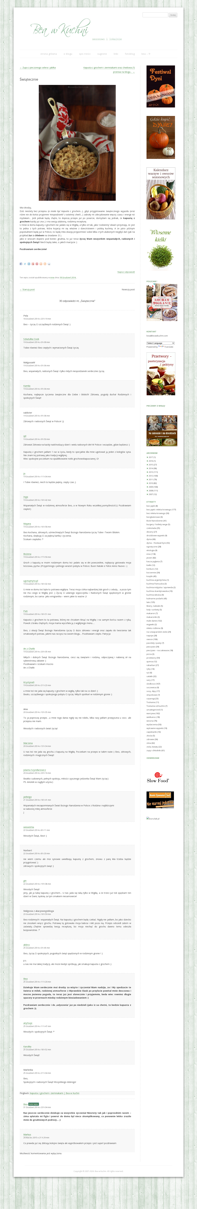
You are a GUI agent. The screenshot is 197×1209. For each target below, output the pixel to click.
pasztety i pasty (154, 643)
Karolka (27, 1046)
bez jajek (151, 505)
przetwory (151, 657)
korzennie (151, 572)
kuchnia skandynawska (158, 591)
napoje (150, 635)
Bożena (27, 553)
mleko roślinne (153, 628)
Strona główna (48, 53)
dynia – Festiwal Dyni (156, 543)
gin (24, 880)
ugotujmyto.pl (30, 580)
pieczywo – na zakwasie (158, 650)
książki (150, 576)
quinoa (150, 661)
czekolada (151, 528)
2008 (151, 490)
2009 (151, 486)
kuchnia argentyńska (156, 580)
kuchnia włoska (154, 594)
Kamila (26, 385)
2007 (151, 494)
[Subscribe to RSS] (45, 263)
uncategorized (153, 709)
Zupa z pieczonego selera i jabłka (38, 67)
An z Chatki (29, 648)
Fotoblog (130, 53)
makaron (151, 613)
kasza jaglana (153, 561)
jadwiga (27, 796)
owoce (150, 639)
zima (149, 743)
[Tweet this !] (25, 263)
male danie (152, 620)
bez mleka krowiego (156, 513)
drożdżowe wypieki (155, 535)
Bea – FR (146, 53)
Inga (25, 496)
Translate (168, 346)
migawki (150, 624)
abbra (26, 944)
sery (149, 680)
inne (52, 277)
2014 (151, 468)
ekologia (151, 550)
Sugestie (102, 53)
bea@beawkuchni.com (157, 335)
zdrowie (150, 739)
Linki (116, 53)
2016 (151, 461)
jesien (149, 557)
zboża (149, 735)
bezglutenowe (153, 517)
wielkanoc (151, 717)
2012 (151, 475)
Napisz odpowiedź (126, 272)
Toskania (151, 702)
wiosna (150, 720)
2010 (151, 483)
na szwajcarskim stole (157, 631)
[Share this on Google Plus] (33, 263)
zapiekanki (152, 731)
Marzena (28, 743)
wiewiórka (28, 827)
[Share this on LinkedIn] (29, 263)
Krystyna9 (28, 682)
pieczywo (151, 646)
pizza (149, 654)
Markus (27, 1134)
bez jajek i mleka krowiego (159, 509)
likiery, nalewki (153, 605)
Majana (27, 523)
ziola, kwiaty (152, 746)
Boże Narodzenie (155, 520)
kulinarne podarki (155, 598)
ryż (148, 672)
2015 (151, 464)
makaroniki (152, 617)
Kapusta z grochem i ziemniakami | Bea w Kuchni (54, 1093)
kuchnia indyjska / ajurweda (160, 587)
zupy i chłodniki (154, 750)
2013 (151, 472)
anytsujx (27, 1022)
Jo (24, 473)
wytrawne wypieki (155, 728)
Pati (25, 611)
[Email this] (49, 263)
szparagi (151, 698)
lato (148, 602)
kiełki (149, 565)
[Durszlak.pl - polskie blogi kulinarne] (153, 818)
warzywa (151, 713)
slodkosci (151, 683)
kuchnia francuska (155, 583)
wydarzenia (152, 724)
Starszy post (27, 289)
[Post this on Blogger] (41, 263)
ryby (149, 668)
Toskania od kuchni (156, 706)
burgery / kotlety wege (157, 524)
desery (150, 531)
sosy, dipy (151, 691)
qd (24, 435)
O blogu (68, 53)
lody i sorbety (153, 609)
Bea (25, 978)
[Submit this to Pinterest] (37, 263)
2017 (151, 457)
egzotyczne (152, 546)
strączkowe (152, 694)
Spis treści (85, 53)
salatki (150, 676)
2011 (151, 479)
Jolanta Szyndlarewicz (34, 769)
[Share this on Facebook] (21, 263)
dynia (149, 539)
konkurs (150, 568)
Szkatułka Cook (31, 338)
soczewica (151, 687)
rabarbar (151, 665)
